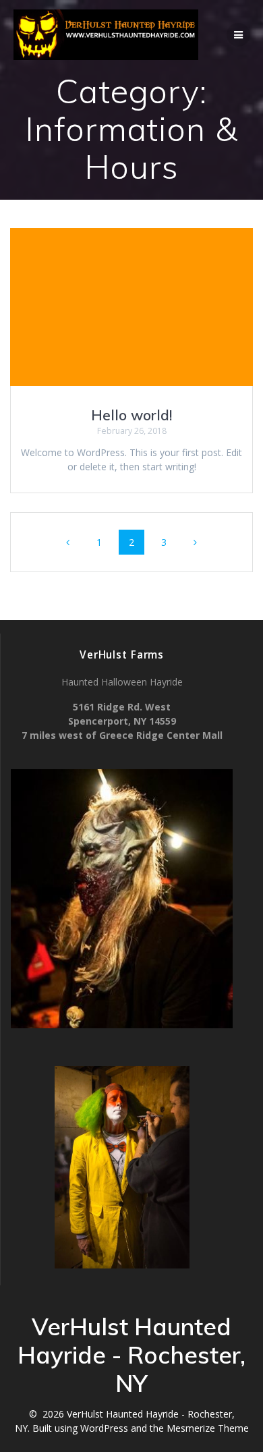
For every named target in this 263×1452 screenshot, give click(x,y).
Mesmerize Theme (208, 1428)
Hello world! (131, 415)
